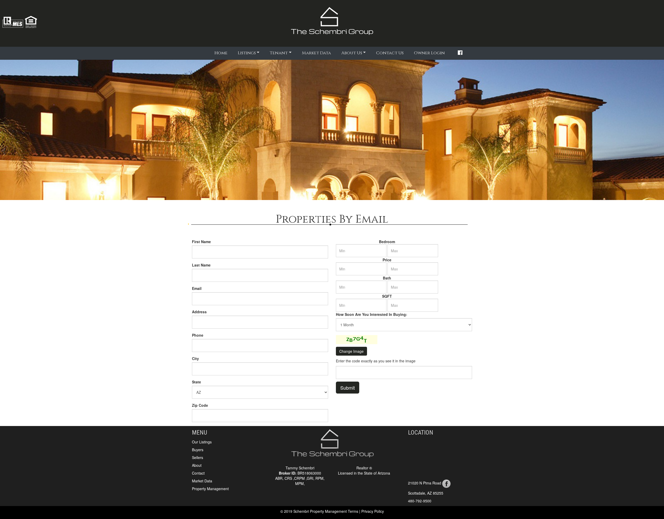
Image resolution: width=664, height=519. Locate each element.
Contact (198, 473)
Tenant (279, 53)
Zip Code (200, 405)
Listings (247, 53)
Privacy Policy (372, 511)
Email (197, 288)
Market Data (316, 53)
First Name (201, 241)
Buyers (197, 449)
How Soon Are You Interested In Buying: (371, 314)
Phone (197, 335)
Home (222, 53)
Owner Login (429, 53)
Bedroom (387, 241)
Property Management (210, 488)
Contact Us (390, 53)
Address (199, 311)
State (196, 381)
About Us (351, 53)
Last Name (201, 265)
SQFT (387, 296)
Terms (353, 511)
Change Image (351, 351)
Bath (387, 278)
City (195, 358)
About (197, 465)
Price (387, 259)
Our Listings (202, 441)
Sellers (197, 457)
